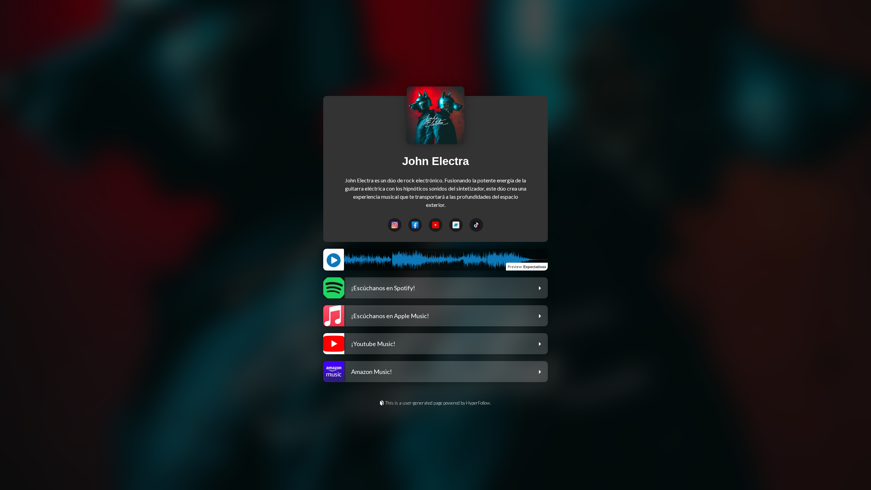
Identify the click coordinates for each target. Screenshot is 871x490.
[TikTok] (476, 225)
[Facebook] (415, 225)
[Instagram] (394, 225)
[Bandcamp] (456, 225)
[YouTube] (435, 225)
